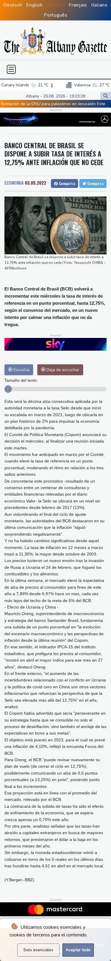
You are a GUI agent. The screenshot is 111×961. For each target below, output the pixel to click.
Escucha (20, 370)
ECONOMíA (14, 182)
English (34, 5)
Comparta (66, 183)
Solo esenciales (38, 950)
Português (55, 15)
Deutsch (12, 5)
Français (78, 5)
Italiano (99, 5)
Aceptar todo (78, 950)
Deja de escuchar (62, 370)
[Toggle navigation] (11, 69)
